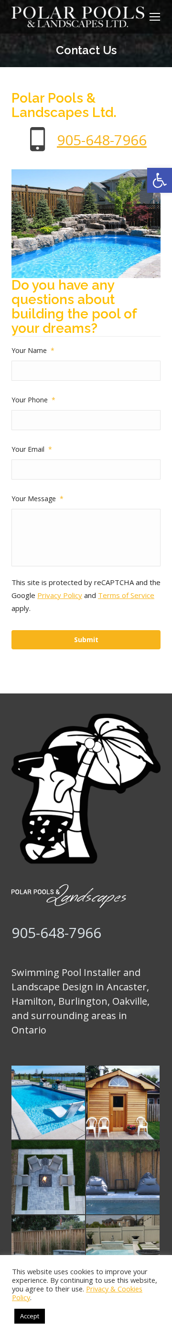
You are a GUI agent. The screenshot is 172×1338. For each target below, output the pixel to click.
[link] (159, 180)
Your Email (31, 449)
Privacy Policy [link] (59, 595)
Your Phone (33, 399)
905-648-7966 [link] (102, 140)
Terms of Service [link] (126, 595)
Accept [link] (29, 1316)
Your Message (37, 498)
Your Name (32, 350)
